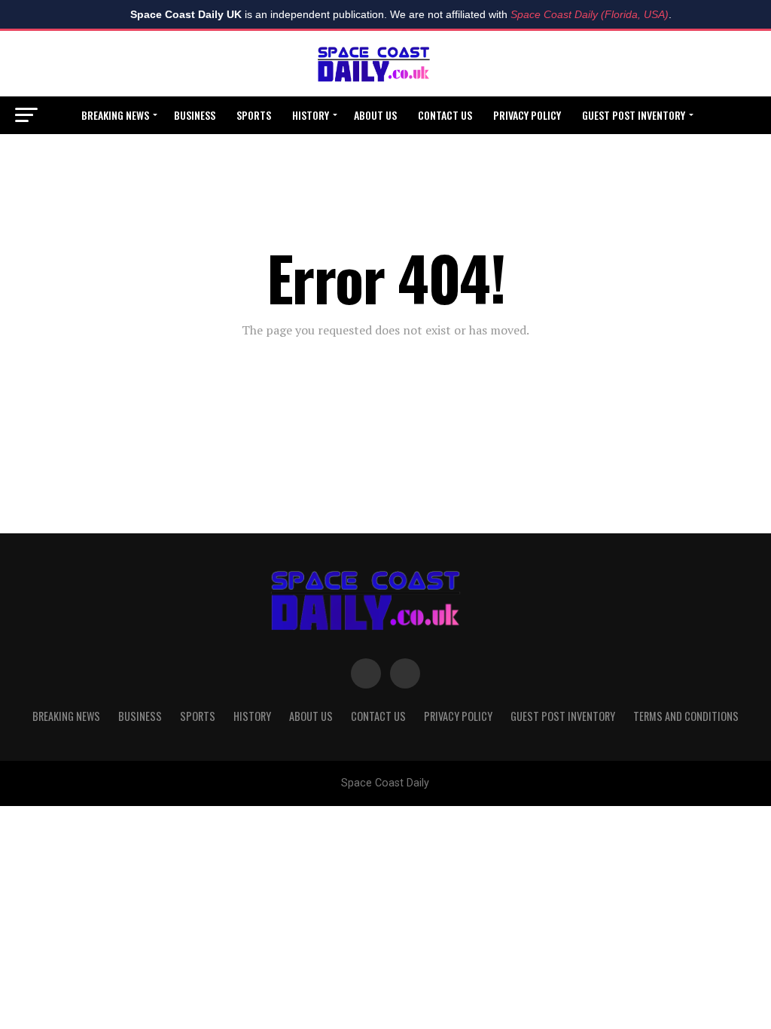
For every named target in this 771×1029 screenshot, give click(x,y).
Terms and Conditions (385, 155)
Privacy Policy (527, 115)
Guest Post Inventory (633, 115)
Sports (253, 115)
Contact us (445, 115)
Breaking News (115, 115)
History (310, 115)
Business (194, 115)
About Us (375, 115)
